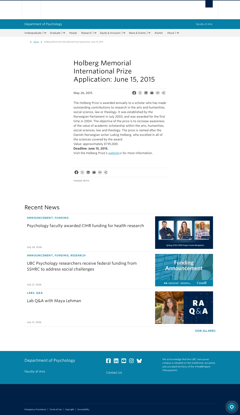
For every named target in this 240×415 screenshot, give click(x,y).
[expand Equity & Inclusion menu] (124, 33)
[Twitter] (140, 94)
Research (86, 33)
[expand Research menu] (95, 33)
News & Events (137, 33)
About (170, 33)
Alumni (159, 33)
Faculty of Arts (204, 24)
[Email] (152, 94)
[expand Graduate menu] (64, 33)
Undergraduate (32, 33)
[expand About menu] (178, 33)
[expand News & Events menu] (149, 33)
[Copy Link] (158, 94)
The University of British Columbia (31, 9)
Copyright (69, 409)
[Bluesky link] (140, 361)
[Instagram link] (132, 361)
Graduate (55, 33)
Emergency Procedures (35, 409)
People (73, 33)
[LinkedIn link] (117, 361)
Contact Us (114, 372)
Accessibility (83, 409)
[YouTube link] (124, 361)
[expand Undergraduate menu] (45, 33)
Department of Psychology (43, 24)
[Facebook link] (109, 361)
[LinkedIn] (146, 94)
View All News (205, 330)
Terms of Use (55, 409)
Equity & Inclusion (110, 33)
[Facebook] (134, 94)
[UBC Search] (209, 3)
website (113, 153)
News (36, 42)
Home (26, 42)
